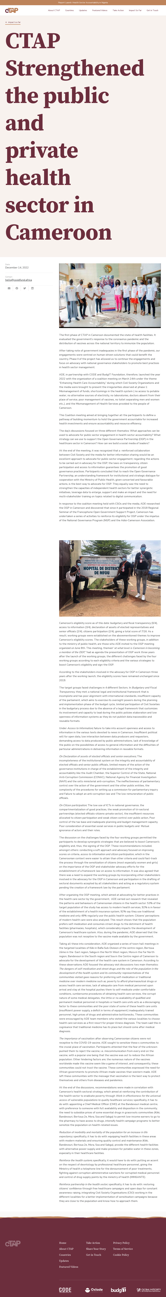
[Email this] (9, 288)
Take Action (93, 1243)
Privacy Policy (121, 1243)
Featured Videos (68, 1267)
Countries (65, 1255)
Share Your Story (96, 1249)
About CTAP (66, 1249)
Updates (64, 1261)
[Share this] (17, 288)
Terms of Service (123, 1249)
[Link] (11, 10)
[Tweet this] (25, 288)
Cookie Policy (121, 1255)
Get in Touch (93, 1255)
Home (62, 1243)
